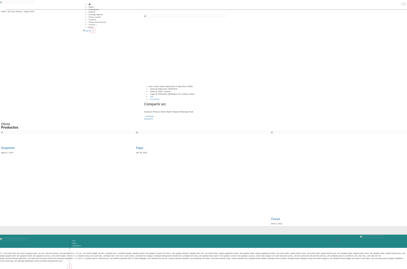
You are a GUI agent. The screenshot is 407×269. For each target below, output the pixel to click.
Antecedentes (76, 246)
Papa (139, 148)
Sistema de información (79, 258)
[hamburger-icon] (403, 4)
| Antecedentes (93, 9)
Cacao (275, 219)
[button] (148, 110)
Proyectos (75, 256)
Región (74, 243)
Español (90, 27)
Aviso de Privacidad (78, 263)
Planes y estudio (77, 253)
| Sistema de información (97, 22)
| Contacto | (92, 25)
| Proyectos (92, 20)
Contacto (75, 261)
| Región (91, 7)
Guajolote (8, 148)
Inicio (74, 241)
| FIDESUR (91, 12)
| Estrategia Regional (95, 14)
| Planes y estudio (94, 17)
